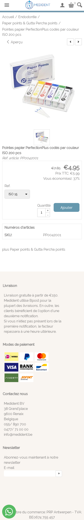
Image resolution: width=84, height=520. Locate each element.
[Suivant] (78, 41)
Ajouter (67, 207)
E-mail (9, 468)
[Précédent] (70, 41)
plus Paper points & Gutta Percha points (33, 249)
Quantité (44, 205)
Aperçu (16, 42)
